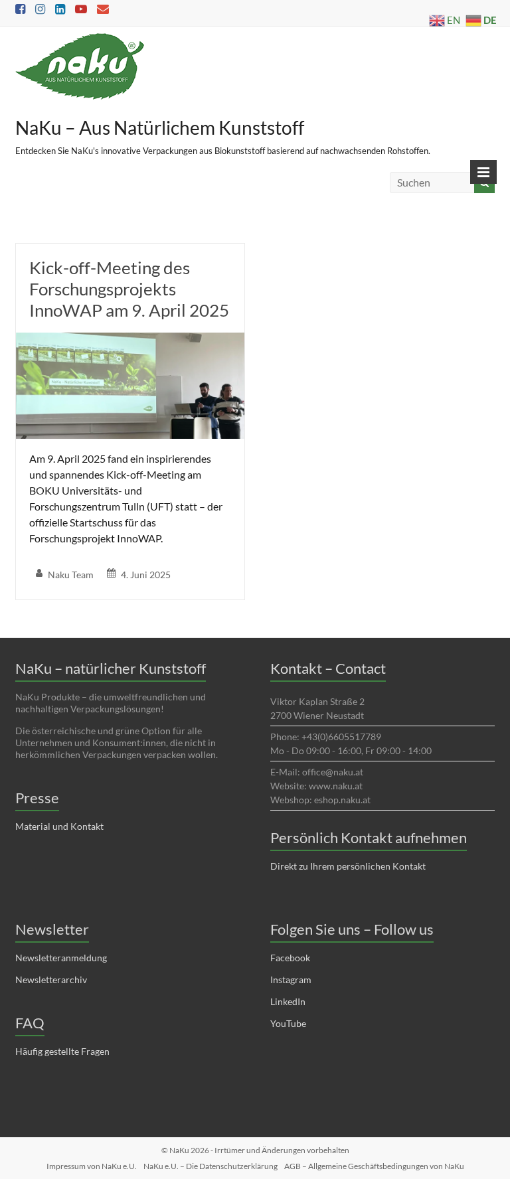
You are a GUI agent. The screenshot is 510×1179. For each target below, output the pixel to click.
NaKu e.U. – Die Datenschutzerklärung (210, 1166)
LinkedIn (287, 1001)
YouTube (288, 1023)
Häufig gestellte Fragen (62, 1051)
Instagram (290, 979)
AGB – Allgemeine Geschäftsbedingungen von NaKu (374, 1166)
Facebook (290, 957)
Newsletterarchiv (51, 979)
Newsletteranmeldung (61, 957)
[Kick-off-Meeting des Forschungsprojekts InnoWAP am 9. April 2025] (130, 341)
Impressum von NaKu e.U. (91, 1166)
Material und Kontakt (59, 826)
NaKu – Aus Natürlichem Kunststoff (159, 127)
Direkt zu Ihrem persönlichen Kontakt (348, 866)
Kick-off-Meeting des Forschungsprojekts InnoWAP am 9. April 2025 (129, 289)
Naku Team (71, 574)
